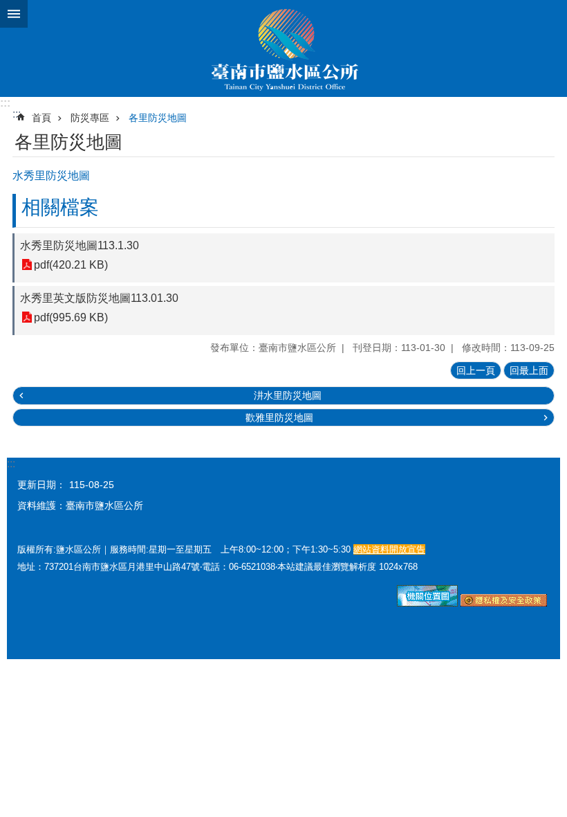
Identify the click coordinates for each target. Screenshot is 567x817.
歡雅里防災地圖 (279, 417)
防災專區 (90, 117)
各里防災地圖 (158, 117)
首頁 (41, 117)
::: (5, 103)
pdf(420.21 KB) (71, 265)
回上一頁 (475, 370)
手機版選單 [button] (14, 14)
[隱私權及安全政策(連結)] (504, 603)
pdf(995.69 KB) (71, 317)
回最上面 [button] (529, 370)
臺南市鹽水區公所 (283, 48)
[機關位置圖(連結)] (427, 603)
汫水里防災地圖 (288, 395)
